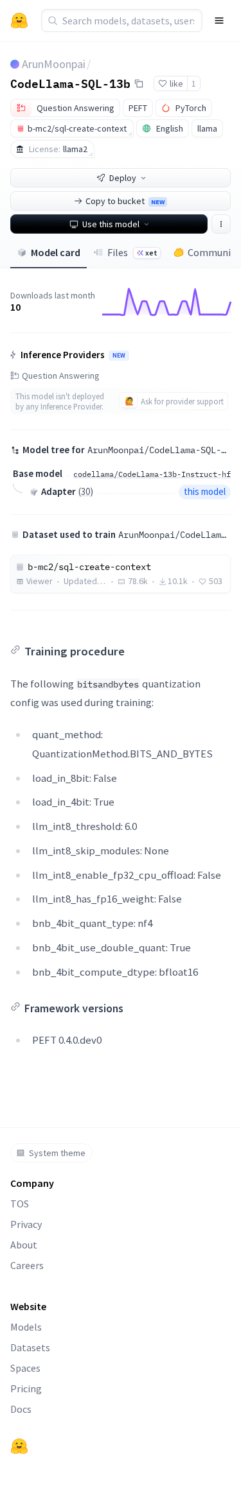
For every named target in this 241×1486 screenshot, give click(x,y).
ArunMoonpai (53, 63)
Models (26, 1326)
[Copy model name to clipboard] (138, 83)
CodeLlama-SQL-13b (70, 82)
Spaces (25, 1367)
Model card (55, 252)
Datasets (30, 1347)
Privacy (26, 1224)
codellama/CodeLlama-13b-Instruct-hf (152, 474)
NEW (118, 355)
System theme (57, 1153)
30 (85, 491)
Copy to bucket (125, 201)
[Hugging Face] (19, 1446)
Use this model (110, 224)
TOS (19, 1203)
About (23, 1244)
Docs (20, 1409)
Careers (27, 1265)
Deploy (122, 178)
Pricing (26, 1388)
